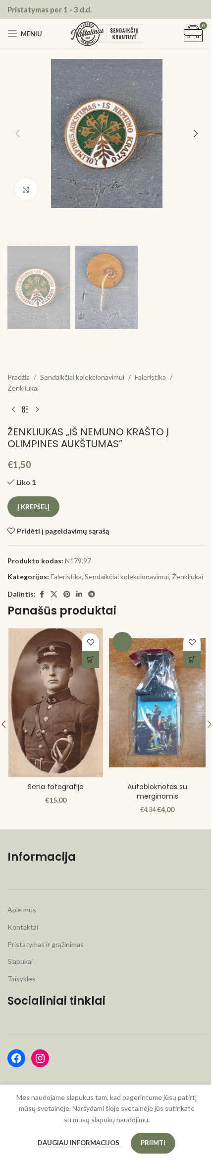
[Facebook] (16, 1058)
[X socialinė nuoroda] (54, 594)
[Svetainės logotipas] (106, 33)
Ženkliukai (23, 388)
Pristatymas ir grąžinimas (45, 944)
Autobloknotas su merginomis (157, 792)
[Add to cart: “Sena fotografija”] (90, 659)
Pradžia (18, 377)
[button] (17, 133)
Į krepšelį (33, 507)
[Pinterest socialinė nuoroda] (66, 594)
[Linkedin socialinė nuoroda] (79, 594)
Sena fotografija (56, 787)
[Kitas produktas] (37, 410)
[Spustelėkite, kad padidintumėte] (26, 189)
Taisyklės (21, 978)
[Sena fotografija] (55, 702)
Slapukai (20, 961)
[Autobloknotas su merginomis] (157, 702)
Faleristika (150, 377)
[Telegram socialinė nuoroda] (91, 594)
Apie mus (21, 909)
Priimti (153, 1143)
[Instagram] (40, 1058)
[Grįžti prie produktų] (25, 410)
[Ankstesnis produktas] (13, 410)
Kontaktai (22, 927)
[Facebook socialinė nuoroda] (42, 594)
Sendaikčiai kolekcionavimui (82, 377)
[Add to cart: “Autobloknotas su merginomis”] (192, 659)
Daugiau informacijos (79, 1143)
